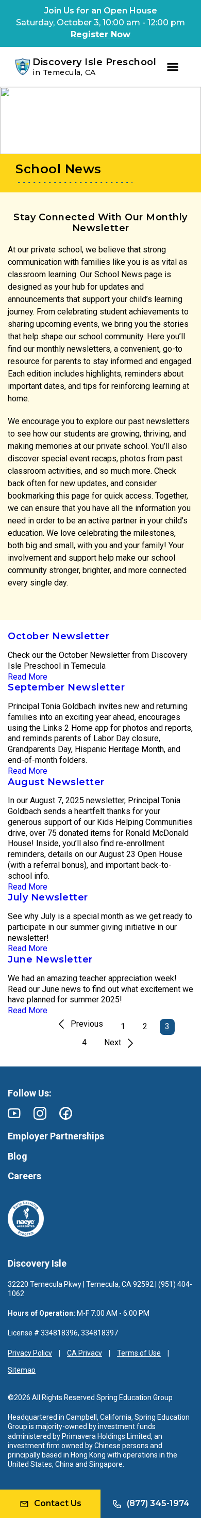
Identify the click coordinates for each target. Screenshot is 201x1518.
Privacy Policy (30, 1353)
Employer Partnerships (56, 1136)
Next (112, 1042)
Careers (24, 1175)
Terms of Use (139, 1353)
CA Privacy (84, 1353)
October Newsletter (58, 636)
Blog (17, 1156)
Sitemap (22, 1370)
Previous (87, 1024)
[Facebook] (65, 1113)
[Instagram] (40, 1113)
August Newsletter (56, 782)
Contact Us (57, 1503)
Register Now (100, 34)
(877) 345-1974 (158, 1503)
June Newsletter (50, 959)
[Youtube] (14, 1113)
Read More (27, 677)
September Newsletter (66, 687)
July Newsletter (48, 897)
